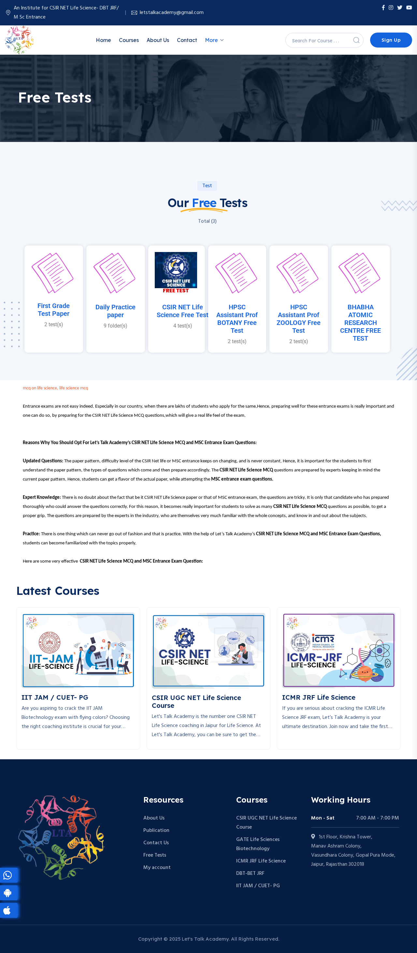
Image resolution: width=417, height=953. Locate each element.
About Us (158, 40)
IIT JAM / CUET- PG (258, 886)
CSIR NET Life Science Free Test (182, 311)
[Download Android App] (9, 892)
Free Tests (154, 855)
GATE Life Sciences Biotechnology (258, 844)
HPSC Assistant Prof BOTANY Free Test (237, 318)
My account (157, 867)
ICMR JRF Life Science (261, 861)
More (211, 40)
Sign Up (391, 40)
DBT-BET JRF (250, 873)
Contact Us (156, 843)
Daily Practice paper (115, 311)
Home (103, 40)
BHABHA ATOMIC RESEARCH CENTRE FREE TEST (360, 322)
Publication (156, 830)
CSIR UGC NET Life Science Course (266, 823)
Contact (187, 40)
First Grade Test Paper (53, 309)
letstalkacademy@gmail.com (172, 12)
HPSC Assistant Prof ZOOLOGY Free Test (299, 318)
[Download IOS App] (9, 910)
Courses (129, 40)
